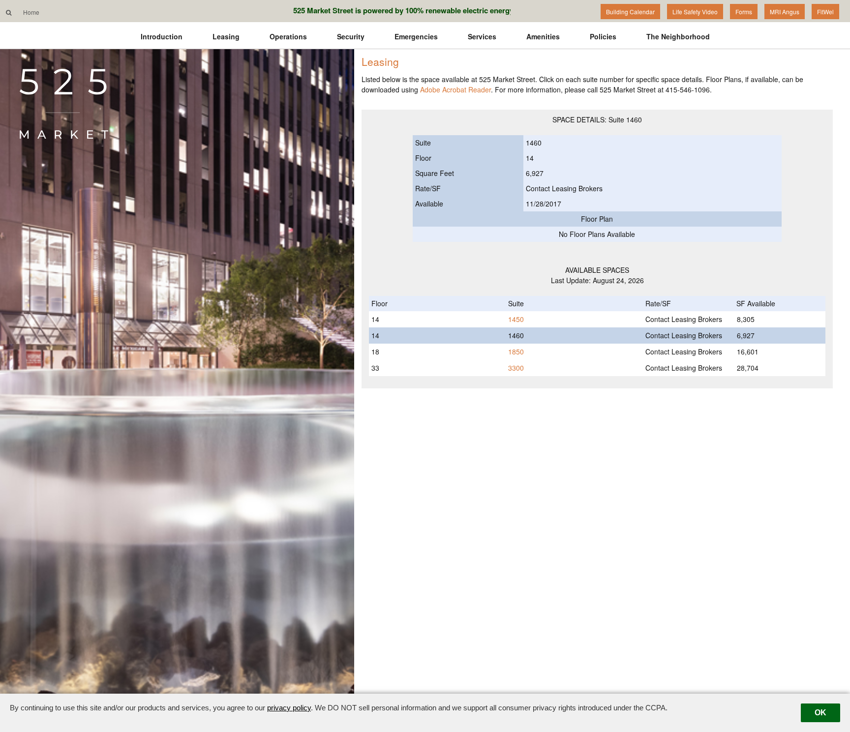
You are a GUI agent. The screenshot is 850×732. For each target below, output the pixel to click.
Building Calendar (630, 11)
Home (31, 12)
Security (350, 36)
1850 (516, 351)
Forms (743, 11)
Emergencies (416, 36)
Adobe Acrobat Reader (455, 89)
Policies (603, 36)
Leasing (226, 36)
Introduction (161, 36)
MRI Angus (784, 11)
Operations (288, 36)
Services (482, 36)
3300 (516, 368)
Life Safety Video (695, 11)
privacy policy (289, 707)
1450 (516, 319)
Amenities (543, 36)
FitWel (825, 11)
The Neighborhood (678, 36)
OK (820, 712)
